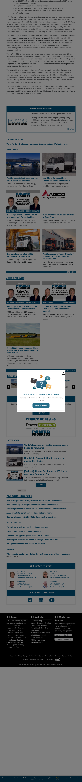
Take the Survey (41, 405)
